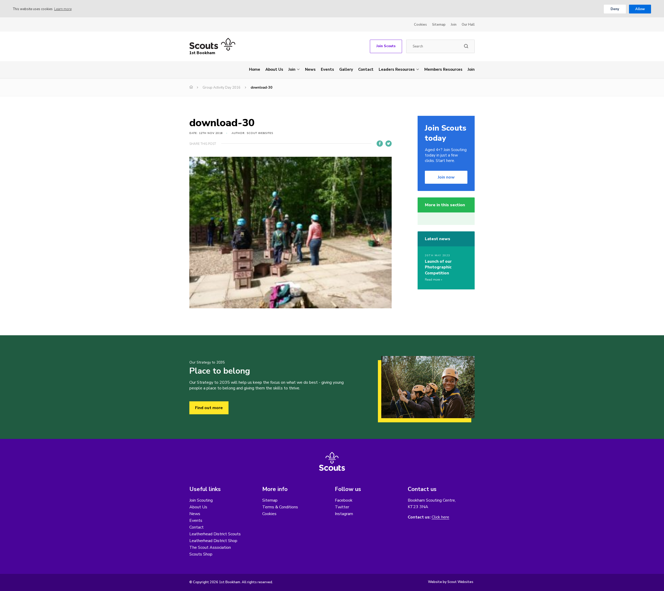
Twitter (342, 507)
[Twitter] (388, 143)
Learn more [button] (63, 9)
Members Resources (443, 69)
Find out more (209, 408)
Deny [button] (615, 9)
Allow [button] (640, 9)
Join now (446, 177)
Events (327, 69)
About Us (274, 69)
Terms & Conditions (280, 507)
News (310, 69)
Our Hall (468, 24)
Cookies (420, 24)
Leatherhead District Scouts (215, 534)
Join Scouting (201, 500)
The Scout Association (210, 547)
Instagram (344, 514)
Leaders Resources (397, 69)
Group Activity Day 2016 (221, 87)
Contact (366, 69)
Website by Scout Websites (450, 582)
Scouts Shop (200, 554)
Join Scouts (386, 46)
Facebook (343, 500)
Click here (440, 517)
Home (254, 69)
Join (454, 24)
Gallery (346, 69)
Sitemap (439, 24)
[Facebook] (380, 143)
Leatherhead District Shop (213, 541)
